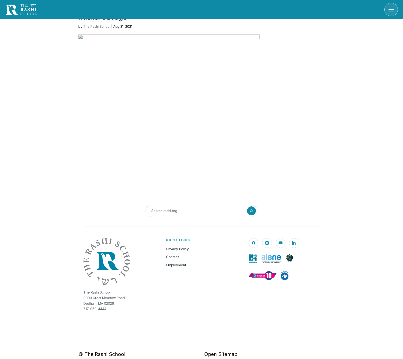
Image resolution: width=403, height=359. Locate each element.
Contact (172, 257)
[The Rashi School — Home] (21, 9)
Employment (176, 265)
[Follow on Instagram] (267, 243)
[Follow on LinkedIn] (294, 243)
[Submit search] (251, 210)
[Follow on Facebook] (253, 243)
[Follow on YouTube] (280, 243)
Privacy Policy (177, 249)
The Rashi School (96, 26)
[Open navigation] (391, 9)
